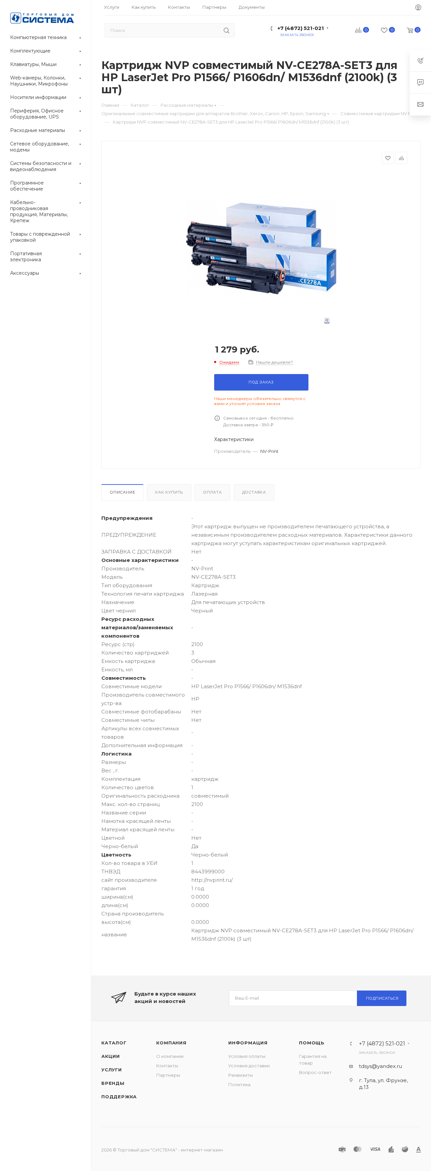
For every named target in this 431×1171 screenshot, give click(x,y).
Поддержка (119, 1096)
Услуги (111, 1069)
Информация (248, 1042)
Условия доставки (249, 1065)
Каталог (114, 1042)
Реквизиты (240, 1075)
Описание (122, 492)
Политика (239, 1084)
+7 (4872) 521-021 (300, 28)
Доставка (254, 492)
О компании (170, 1056)
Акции (110, 1056)
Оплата (212, 492)
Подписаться (382, 998)
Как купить (169, 492)
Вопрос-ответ (315, 1072)
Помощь (312, 1042)
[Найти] (226, 30)
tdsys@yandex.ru (380, 1066)
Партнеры (168, 1075)
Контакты (167, 1065)
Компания (171, 1042)
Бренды (113, 1083)
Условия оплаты (246, 1056)
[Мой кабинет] (418, 7)
